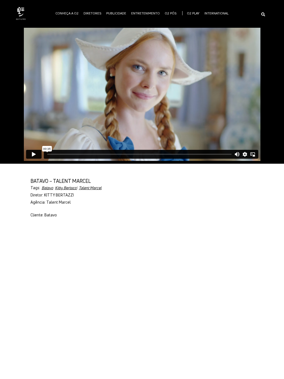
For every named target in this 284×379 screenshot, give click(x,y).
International (216, 13)
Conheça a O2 (66, 13)
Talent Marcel (90, 187)
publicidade (116, 13)
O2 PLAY (193, 13)
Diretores (92, 13)
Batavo (47, 187)
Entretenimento (145, 13)
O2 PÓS (170, 13)
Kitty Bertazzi (66, 187)
